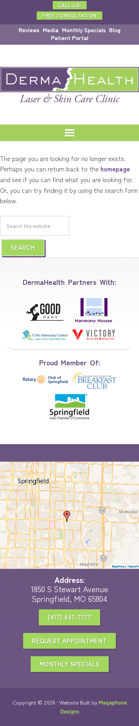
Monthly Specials (83, 30)
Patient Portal (69, 38)
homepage (115, 168)
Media (50, 30)
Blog (114, 30)
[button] (67, 516)
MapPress (119, 566)
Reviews (29, 30)
